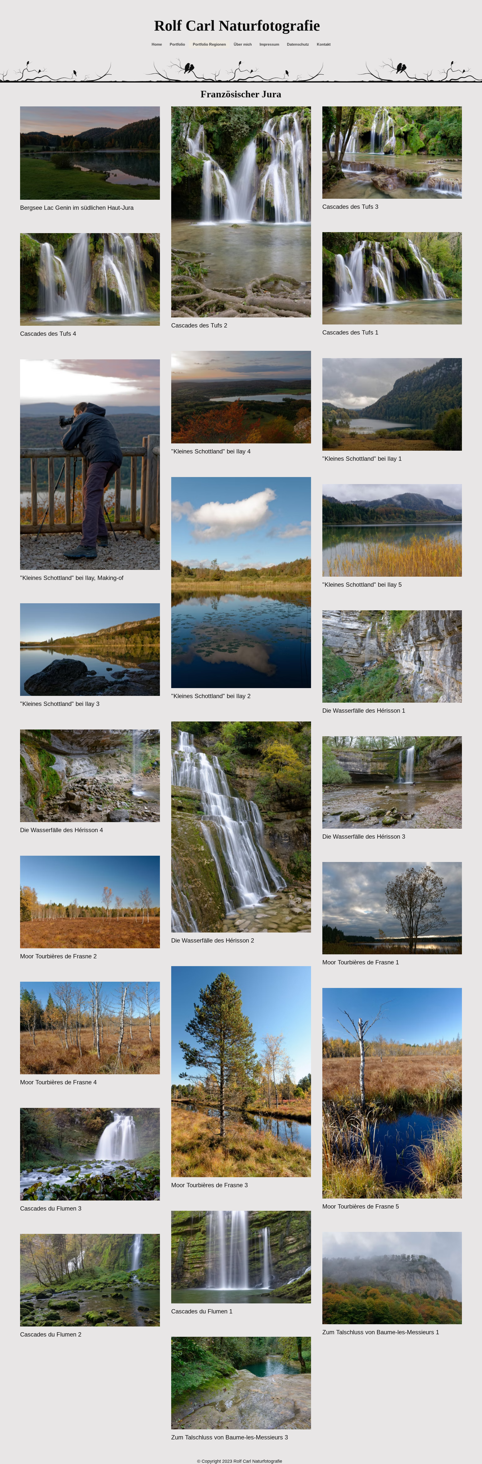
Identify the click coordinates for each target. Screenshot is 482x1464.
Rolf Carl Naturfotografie (237, 25)
